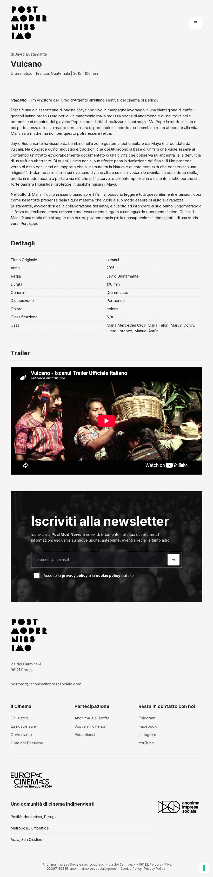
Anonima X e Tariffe (92, 718)
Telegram (146, 718)
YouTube (146, 742)
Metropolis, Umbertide (30, 828)
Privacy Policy (154, 869)
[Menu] (195, 22)
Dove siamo (21, 734)
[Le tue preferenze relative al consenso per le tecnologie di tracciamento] (204, 868)
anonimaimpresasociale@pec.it (94, 869)
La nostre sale (23, 726)
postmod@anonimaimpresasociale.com (46, 684)
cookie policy (108, 575)
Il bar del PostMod (27, 742)
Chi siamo (19, 718)
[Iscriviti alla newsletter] (173, 559)
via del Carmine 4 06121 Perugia (26, 667)
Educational (85, 734)
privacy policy (75, 575)
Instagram (147, 734)
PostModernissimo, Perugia (34, 816)
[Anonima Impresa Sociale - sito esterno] (178, 807)
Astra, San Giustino (26, 839)
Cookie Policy (131, 869)
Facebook (147, 726)
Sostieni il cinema (90, 726)
